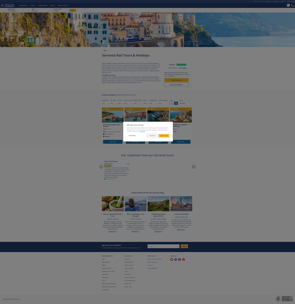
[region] (148, 132)
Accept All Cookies (164, 135)
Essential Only (152, 135)
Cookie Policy (142, 131)
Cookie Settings (132, 135)
